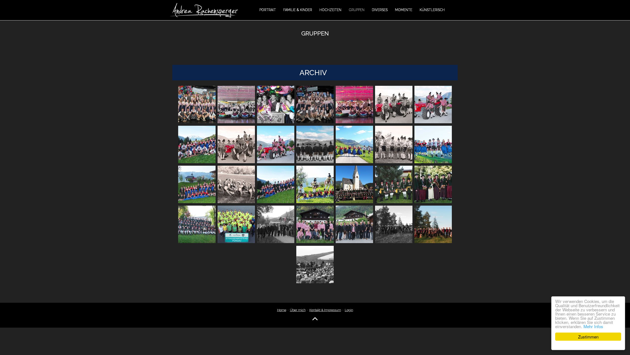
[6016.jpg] (275, 224)
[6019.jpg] (393, 224)
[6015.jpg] (236, 224)
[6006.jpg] (433, 144)
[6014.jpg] (197, 224)
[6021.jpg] (433, 224)
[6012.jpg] (393, 184)
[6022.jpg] (315, 264)
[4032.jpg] (197, 104)
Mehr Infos (593, 326)
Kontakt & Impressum (325, 310)
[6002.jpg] (275, 144)
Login (349, 310)
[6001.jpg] (236, 144)
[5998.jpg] (393, 104)
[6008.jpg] (236, 184)
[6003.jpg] (315, 144)
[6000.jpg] (197, 144)
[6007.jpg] (197, 184)
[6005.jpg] (393, 144)
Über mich (298, 310)
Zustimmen (588, 337)
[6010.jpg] (315, 184)
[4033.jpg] (236, 104)
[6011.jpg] (354, 184)
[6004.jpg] (354, 144)
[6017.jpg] (315, 224)
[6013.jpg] (433, 184)
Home (281, 310)
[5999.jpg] (433, 104)
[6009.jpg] (275, 184)
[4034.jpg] (275, 104)
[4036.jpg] (354, 104)
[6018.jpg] (354, 224)
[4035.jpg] (315, 104)
